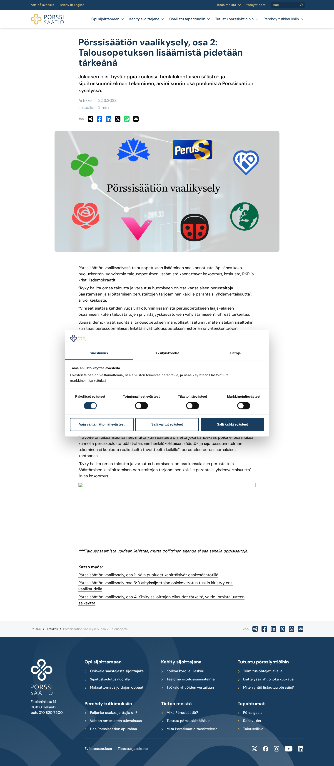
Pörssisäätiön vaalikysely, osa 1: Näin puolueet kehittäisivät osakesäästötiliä (148, 575)
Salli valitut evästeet (167, 424)
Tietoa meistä (225, 5)
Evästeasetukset (98, 748)
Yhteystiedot (256, 5)
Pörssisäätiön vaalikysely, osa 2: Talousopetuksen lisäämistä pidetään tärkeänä (120, 629)
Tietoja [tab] (235, 353)
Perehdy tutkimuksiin (281, 19)
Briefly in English (72, 5)
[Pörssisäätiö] (47, 19)
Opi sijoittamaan (105, 19)
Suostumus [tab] (99, 353)
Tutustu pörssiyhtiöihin (234, 19)
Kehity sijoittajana (144, 19)
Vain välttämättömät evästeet (102, 424)
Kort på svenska (42, 5)
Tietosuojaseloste (133, 748)
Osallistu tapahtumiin (187, 19)
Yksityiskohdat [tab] (167, 353)
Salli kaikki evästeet (232, 424)
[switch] (141, 405)
